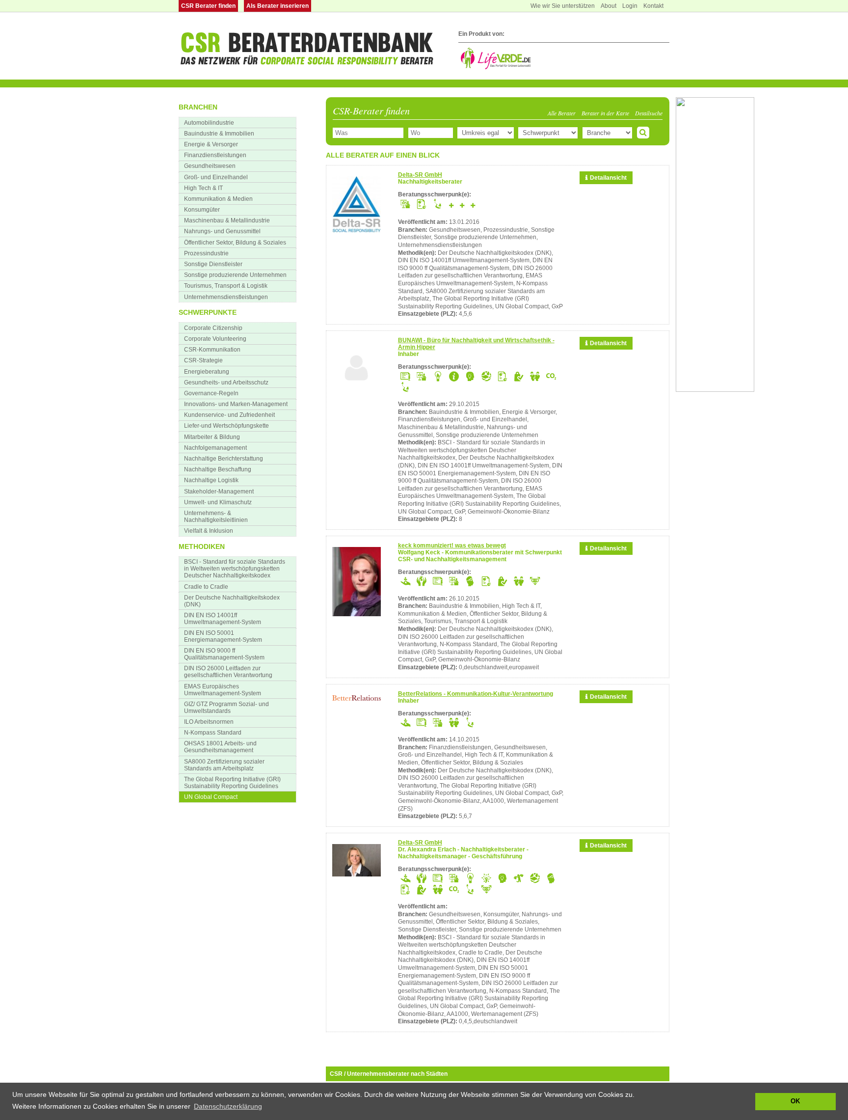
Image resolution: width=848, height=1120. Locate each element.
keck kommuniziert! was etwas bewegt (452, 545)
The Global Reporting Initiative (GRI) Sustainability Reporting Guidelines (232, 783)
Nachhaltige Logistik (211, 480)
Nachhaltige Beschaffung (217, 469)
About (608, 5)
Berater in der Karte (605, 113)
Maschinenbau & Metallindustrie (227, 220)
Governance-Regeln (211, 393)
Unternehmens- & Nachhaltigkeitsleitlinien (216, 516)
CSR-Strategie (203, 360)
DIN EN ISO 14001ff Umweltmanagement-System (222, 619)
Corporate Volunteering (215, 338)
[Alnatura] (715, 389)
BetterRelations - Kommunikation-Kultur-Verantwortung (475, 693)
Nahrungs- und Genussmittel (222, 231)
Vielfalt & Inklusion (208, 530)
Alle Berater (562, 113)
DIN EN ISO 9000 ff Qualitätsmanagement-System (224, 654)
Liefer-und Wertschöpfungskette (226, 425)
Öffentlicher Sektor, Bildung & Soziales (235, 242)
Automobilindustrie (209, 122)
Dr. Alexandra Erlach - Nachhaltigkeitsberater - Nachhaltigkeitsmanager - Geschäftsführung (463, 853)
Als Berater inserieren (277, 5)
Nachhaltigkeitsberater (430, 181)
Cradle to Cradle (206, 586)
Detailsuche (648, 113)
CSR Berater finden (208, 5)
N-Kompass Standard (212, 732)
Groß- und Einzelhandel (216, 177)
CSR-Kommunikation (212, 349)
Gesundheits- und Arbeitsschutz (226, 382)
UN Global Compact (211, 796)
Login (629, 5)
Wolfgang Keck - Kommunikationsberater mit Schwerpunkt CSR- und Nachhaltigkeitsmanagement (480, 556)
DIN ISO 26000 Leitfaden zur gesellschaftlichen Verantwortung (228, 672)
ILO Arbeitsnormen (209, 721)
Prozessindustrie (206, 253)
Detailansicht (608, 177)
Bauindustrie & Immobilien (219, 133)
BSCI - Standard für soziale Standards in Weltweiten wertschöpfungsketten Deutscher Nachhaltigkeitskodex (234, 568)
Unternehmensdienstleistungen (226, 297)
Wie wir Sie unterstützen (562, 5)
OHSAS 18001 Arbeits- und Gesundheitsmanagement (220, 747)
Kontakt (653, 5)
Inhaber (408, 354)
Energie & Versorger (211, 144)
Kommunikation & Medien (218, 198)
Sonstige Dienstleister (213, 264)
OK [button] (795, 1101)
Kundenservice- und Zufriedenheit (229, 414)
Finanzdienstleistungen (215, 155)
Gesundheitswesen (210, 166)
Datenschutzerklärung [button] (228, 1106)
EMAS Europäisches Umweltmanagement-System (222, 690)
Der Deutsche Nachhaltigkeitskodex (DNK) (232, 601)
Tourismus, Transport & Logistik (225, 285)
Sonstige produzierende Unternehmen (235, 275)
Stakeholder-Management (219, 491)
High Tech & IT (203, 188)
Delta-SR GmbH (420, 174)
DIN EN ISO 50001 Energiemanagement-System (223, 636)
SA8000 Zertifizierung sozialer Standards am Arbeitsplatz (224, 765)
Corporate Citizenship (213, 328)
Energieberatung (206, 371)
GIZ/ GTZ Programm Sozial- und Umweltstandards (226, 707)
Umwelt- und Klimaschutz (218, 502)
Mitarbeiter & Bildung (212, 437)
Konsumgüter (202, 209)
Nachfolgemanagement (215, 447)
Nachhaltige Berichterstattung (223, 458)
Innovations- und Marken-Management (236, 404)
